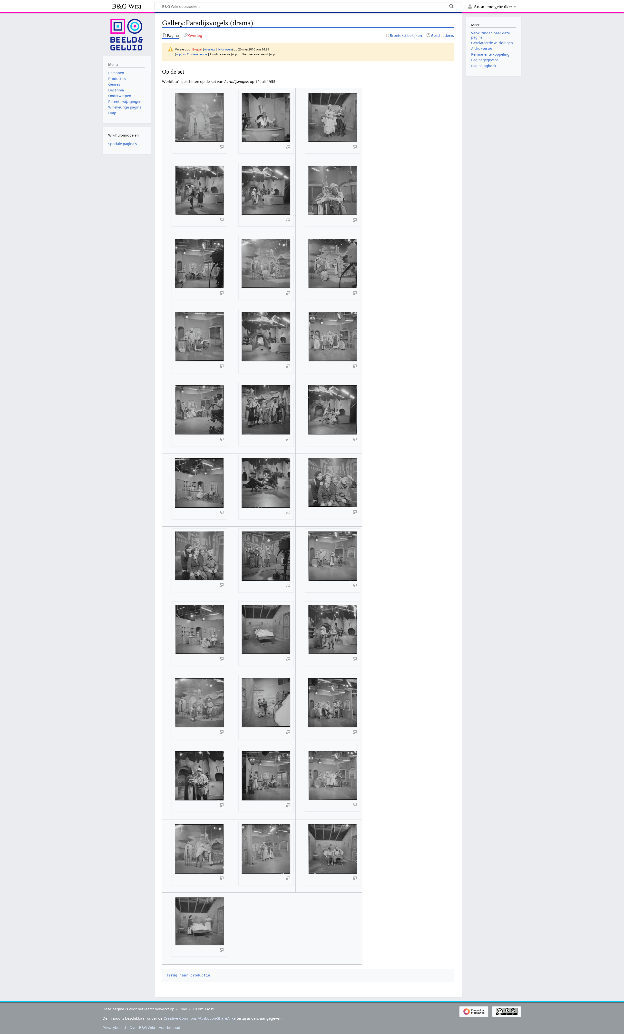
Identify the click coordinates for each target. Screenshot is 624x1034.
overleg (209, 49)
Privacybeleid (114, 1027)
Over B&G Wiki (142, 1027)
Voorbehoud (169, 1027)
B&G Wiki (126, 6)
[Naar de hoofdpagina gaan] (127, 34)
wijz (178, 54)
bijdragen (225, 49)
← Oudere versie (195, 54)
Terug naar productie (188, 975)
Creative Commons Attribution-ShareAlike (200, 1018)
